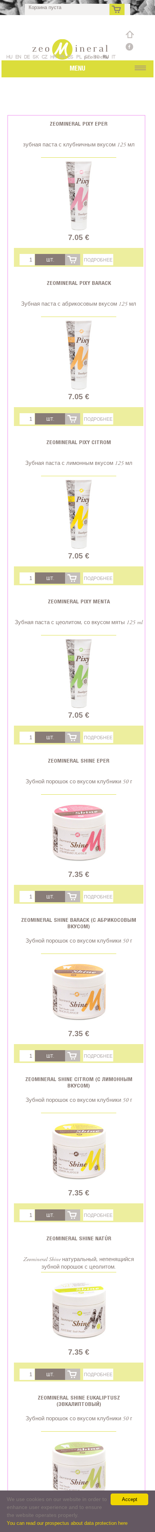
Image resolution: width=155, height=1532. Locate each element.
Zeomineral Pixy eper (79, 123)
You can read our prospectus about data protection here (67, 1523)
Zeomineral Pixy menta (79, 601)
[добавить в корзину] (72, 259)
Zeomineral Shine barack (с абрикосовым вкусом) (78, 923)
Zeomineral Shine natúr (78, 1238)
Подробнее (98, 260)
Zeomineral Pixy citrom (78, 442)
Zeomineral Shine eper (78, 760)
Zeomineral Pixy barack (79, 283)
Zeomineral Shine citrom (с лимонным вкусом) (78, 1082)
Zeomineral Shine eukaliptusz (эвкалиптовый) (79, 1400)
